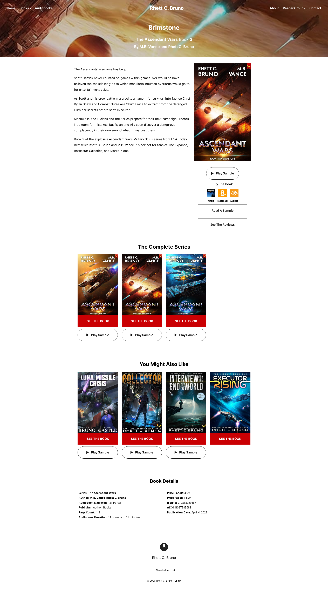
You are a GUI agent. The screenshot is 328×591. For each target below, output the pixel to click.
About (274, 8)
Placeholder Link (165, 570)
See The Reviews (222, 224)
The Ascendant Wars (102, 493)
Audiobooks (44, 8)
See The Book (98, 321)
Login (178, 580)
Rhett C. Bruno (181, 46)
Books (24, 8)
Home (11, 8)
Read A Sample (223, 210)
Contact (315, 8)
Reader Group (293, 8)
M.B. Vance (150, 46)
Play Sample (224, 173)
